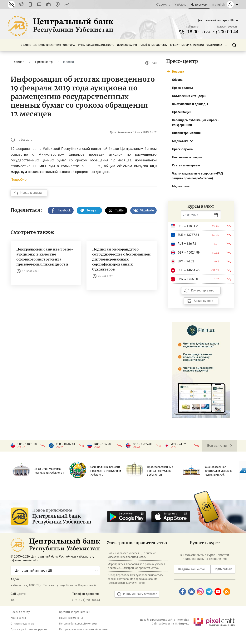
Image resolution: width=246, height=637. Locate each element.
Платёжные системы (153, 44)
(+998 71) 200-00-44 (86, 600)
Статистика (214, 44)
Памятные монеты (71, 617)
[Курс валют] (66, 4)
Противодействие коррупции (29, 629)
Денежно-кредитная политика (54, 44)
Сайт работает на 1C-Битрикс (170, 623)
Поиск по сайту (20, 612)
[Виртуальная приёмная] (48, 4)
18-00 (193, 31)
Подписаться (223, 569)
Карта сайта (18, 617)
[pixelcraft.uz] (214, 621)
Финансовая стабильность (96, 44)
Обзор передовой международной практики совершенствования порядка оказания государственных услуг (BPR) (135, 579)
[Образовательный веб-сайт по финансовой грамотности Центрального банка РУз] (201, 370)
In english (218, 4)
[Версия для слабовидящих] (11, 4)
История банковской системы (78, 623)
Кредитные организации (187, 44)
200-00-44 (220, 31)
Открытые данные (22, 623)
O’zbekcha (163, 4)
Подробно (19, 179)
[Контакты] (57, 4)
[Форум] (39, 4)
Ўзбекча (180, 4)
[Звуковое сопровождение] (21, 4)
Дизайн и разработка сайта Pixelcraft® (164, 619)
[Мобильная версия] (30, 4)
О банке (26, 44)
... (226, 44)
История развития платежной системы (83, 629)
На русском (199, 4)
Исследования (127, 44)
